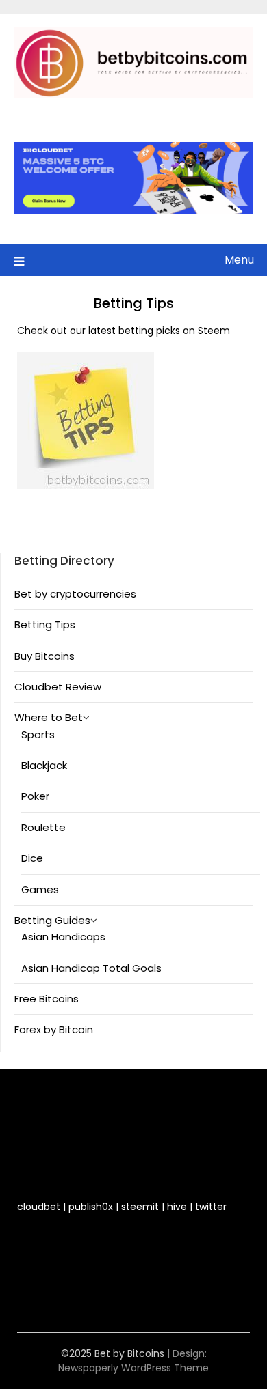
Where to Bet (48, 717)
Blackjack (44, 765)
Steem (214, 330)
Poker (35, 796)
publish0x (90, 1206)
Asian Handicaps (63, 936)
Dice (32, 858)
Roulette (43, 827)
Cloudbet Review (57, 686)
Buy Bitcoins (44, 656)
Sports (38, 734)
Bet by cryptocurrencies (75, 594)
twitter (211, 1206)
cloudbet (38, 1206)
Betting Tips (44, 624)
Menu (239, 260)
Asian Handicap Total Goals (91, 968)
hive (177, 1206)
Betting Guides (52, 920)
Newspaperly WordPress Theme (133, 1368)
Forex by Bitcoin (53, 1029)
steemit (140, 1206)
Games (40, 889)
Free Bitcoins (46, 999)
